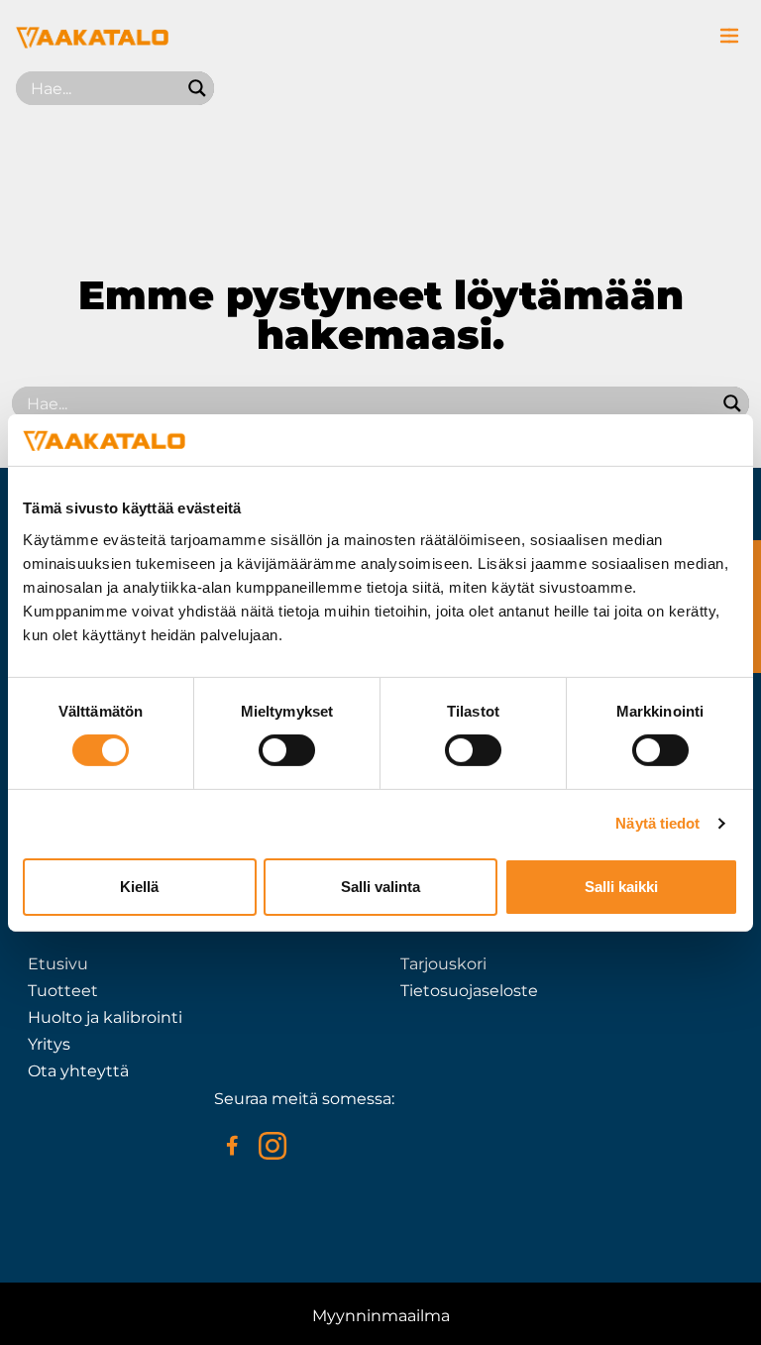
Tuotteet (63, 990)
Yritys (49, 1044)
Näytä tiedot (657, 823)
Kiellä (139, 886)
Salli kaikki (621, 886)
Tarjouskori (443, 963)
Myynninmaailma (381, 1315)
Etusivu (58, 963)
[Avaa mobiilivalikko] (729, 36)
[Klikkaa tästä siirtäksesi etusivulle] (92, 43)
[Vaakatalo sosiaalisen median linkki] (232, 1146)
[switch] (287, 750)
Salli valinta (380, 886)
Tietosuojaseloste (469, 990)
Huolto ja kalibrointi (105, 1017)
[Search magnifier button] (197, 88)
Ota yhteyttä (78, 1071)
